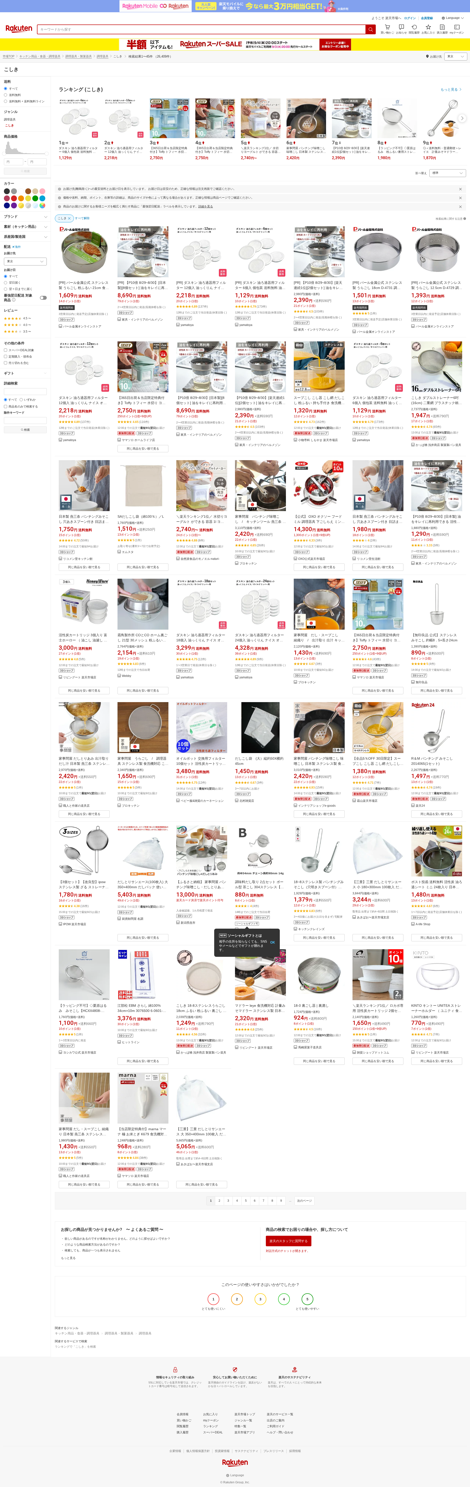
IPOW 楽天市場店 (74, 924)
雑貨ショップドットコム (373, 1052)
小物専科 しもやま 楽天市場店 (318, 440)
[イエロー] (28, 198)
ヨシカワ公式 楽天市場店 (79, 1052)
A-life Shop (423, 924)
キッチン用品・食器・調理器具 (39, 56)
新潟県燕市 (188, 922)
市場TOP (8, 56)
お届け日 (10, 270)
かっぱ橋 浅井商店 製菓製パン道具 (438, 445)
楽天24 (420, 805)
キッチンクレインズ (311, 929)
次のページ (304, 1200)
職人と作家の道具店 (76, 805)
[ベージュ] (35, 191)
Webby (126, 676)
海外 (18, 247)
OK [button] (272, 942)
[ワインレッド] (7, 198)
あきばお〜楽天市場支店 (373, 917)
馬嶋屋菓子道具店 (310, 1047)
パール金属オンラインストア (82, 326)
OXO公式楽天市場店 (311, 559)
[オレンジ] (21, 198)
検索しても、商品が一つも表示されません (92, 1250)
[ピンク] (42, 191)
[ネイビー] (7, 205)
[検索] (371, 29)
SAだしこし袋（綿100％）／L (141, 516)
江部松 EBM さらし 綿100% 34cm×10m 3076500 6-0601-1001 (140, 1011)
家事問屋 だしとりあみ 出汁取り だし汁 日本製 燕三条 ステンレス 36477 (84, 763)
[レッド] (14, 198)
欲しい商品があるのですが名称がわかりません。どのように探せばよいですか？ (117, 1238)
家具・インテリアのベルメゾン (142, 319)
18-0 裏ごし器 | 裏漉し (311, 1005)
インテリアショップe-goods (317, 805)
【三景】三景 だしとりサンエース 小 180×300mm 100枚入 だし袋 (377, 887)
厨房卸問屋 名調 (132, 919)
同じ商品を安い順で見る (143, 448)
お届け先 (10, 253)
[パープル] (14, 205)
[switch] (43, 298)
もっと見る (68, 1258)
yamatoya (187, 325)
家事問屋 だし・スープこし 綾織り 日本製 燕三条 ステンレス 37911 (84, 1134)
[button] (453, 18)
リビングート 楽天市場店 (79, 677)
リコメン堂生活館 (368, 559)
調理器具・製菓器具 (78, 56)
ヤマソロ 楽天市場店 (370, 677)
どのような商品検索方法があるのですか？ (92, 1244)
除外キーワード (14, 412)
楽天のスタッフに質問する (289, 1241)
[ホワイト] (21, 191)
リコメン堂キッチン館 (78, 559)
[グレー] (14, 191)
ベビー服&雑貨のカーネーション (202, 801)
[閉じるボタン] (460, 189)
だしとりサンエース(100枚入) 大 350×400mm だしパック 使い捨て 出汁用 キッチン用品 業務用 (143, 887)
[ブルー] (42, 198)
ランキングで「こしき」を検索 (75, 1346)
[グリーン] (35, 198)
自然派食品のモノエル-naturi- (200, 559)
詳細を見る (205, 206)
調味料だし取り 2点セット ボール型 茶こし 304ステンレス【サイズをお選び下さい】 (259, 887)
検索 (27, 171)
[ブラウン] (28, 191)
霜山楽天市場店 (367, 801)
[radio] (5, 88)
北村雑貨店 (246, 801)
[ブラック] (7, 191)
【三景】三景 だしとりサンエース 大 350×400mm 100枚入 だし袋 (201, 1134)
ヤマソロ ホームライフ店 (138, 440)
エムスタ (128, 552)
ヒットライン (131, 1042)
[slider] (4, 154)
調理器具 (102, 56)
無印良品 (421, 682)
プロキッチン (248, 563)
